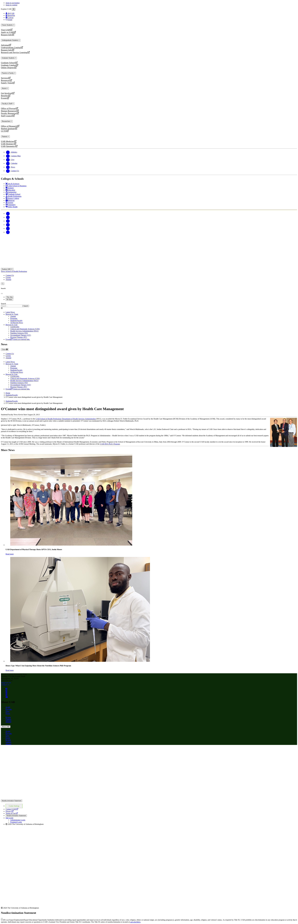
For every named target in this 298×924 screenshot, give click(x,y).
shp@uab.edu (6, 683)
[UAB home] (149, 267)
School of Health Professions (16, 271)
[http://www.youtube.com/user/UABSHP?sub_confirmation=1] (7, 697)
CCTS (4, 131)
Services (4, 78)
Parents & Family (8, 73)
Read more (10, 554)
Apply (8, 707)
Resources (5, 80)
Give (7, 711)
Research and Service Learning (14, 52)
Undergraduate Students (10, 40)
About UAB (5, 727)
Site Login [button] (9, 818)
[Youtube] (8, 225)
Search (3, 304)
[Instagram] (8, 221)
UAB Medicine (7, 141)
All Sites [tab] (9, 299)
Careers (8, 719)
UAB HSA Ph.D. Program (110, 444)
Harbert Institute (8, 128)
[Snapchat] (8, 228)
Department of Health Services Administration (79, 419)
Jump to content (11, 5)
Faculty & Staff (7, 103)
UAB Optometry (8, 146)
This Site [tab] (10, 297)
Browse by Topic (12, 314)
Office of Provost (8, 108)
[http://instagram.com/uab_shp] (6, 693)
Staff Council (6, 116)
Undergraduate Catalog (10, 47)
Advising (5, 45)
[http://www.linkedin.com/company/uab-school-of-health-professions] (6, 695)
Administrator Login (17, 820)
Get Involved (6, 93)
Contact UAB (12, 809)
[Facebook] (8, 213)
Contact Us (10, 275)
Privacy (10, 811)
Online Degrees (7, 67)
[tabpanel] (149, 305)
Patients (5, 136)
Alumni (4, 88)
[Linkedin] (8, 232)
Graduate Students (8, 58)
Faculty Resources (8, 113)
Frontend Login (16, 822)
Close (4, 349)
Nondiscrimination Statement (11, 801)
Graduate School (8, 62)
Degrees (9, 709)
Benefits (4, 95)
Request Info (6, 35)
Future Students (7, 25)
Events (4, 98)
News (3, 271)
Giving (8, 277)
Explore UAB (6, 269)
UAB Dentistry (7, 144)
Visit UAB (5, 30)
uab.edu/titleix (135, 922)
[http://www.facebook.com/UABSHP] (6, 689)
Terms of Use (12, 813)
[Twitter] (8, 217)
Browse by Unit (11, 325)
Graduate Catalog (8, 65)
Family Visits (6, 83)
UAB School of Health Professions (48, 419)
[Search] (2, 283)
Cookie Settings (14, 806)
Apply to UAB (7, 32)
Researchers (6, 121)
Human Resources (8, 111)
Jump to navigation (13, 3)
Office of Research (9, 126)
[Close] (13, 9)
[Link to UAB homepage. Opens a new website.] (21, 750)
